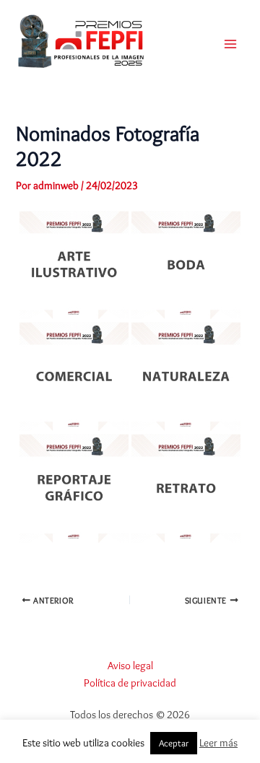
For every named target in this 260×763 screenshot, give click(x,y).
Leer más (218, 742)
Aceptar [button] (173, 743)
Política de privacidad (130, 682)
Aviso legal (130, 665)
